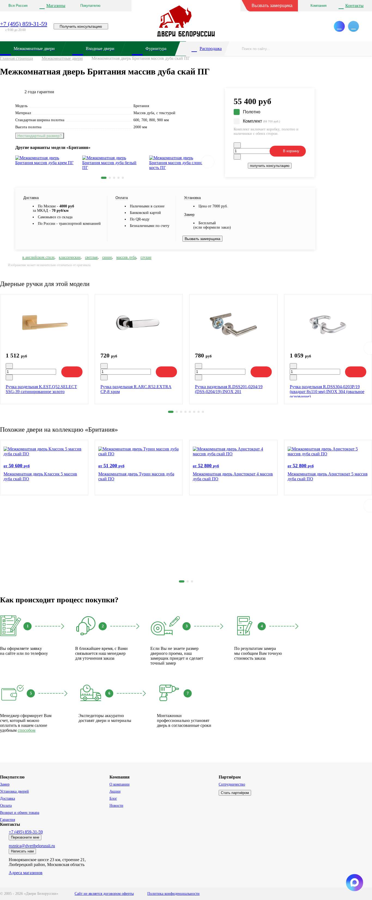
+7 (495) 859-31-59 (23, 23)
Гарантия (7, 820)
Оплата (6, 806)
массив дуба (126, 257)
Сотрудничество (232, 784)
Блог (113, 798)
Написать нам (22, 851)
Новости (116, 806)
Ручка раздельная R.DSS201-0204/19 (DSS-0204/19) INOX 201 (229, 389)
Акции (115, 791)
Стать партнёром (235, 793)
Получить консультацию (81, 26)
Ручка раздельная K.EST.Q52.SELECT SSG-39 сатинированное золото (41, 389)
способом (26, 730)
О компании (119, 784)
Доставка (7, 798)
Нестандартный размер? (39, 135)
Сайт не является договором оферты (104, 894)
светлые (91, 257)
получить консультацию (269, 166)
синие (107, 257)
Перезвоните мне (25, 837)
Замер (5, 784)
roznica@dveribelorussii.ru (32, 845)
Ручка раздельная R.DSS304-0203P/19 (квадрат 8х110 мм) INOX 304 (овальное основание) (327, 391)
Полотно (251, 112)
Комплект (261, 121)
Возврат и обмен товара (19, 813)
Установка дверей (14, 791)
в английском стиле (38, 257)
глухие (146, 257)
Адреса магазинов (25, 872)
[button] (103, 178)
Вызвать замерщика (272, 5)
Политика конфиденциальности (173, 894)
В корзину (291, 151)
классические (70, 257)
